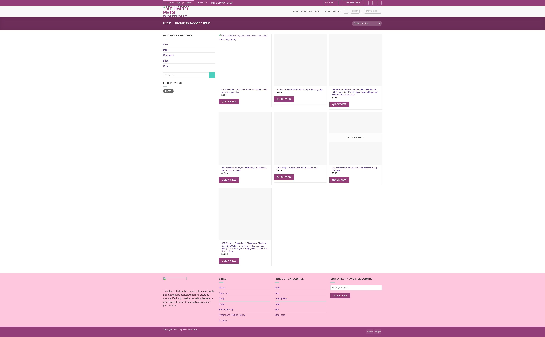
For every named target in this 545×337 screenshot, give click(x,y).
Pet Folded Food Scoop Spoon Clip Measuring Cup (300, 89)
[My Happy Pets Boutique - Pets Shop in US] (177, 11)
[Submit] (212, 75)
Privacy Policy (226, 309)
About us (306, 11)
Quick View (229, 101)
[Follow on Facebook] (366, 3)
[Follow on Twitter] (375, 3)
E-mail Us (202, 3)
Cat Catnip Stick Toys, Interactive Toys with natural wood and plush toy (244, 90)
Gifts (165, 66)
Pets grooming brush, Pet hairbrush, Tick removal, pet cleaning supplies (243, 169)
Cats (165, 44)
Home (296, 11)
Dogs (166, 50)
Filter (168, 91)
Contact (337, 11)
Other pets (168, 55)
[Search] (346, 11)
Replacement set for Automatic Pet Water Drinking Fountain (354, 169)
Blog (327, 11)
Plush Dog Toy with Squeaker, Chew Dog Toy (297, 168)
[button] (352, 3)
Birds (165, 61)
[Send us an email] (380, 3)
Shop (317, 11)
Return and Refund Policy (232, 315)
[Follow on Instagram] (370, 3)
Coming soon (281, 298)
